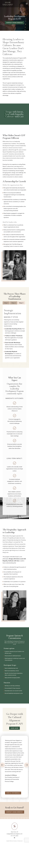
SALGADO (8, 3)
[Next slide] (26, 765)
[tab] (6, 302)
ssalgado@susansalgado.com (14, 834)
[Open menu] (26, 3)
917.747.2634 (14, 836)
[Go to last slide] (2, 765)
